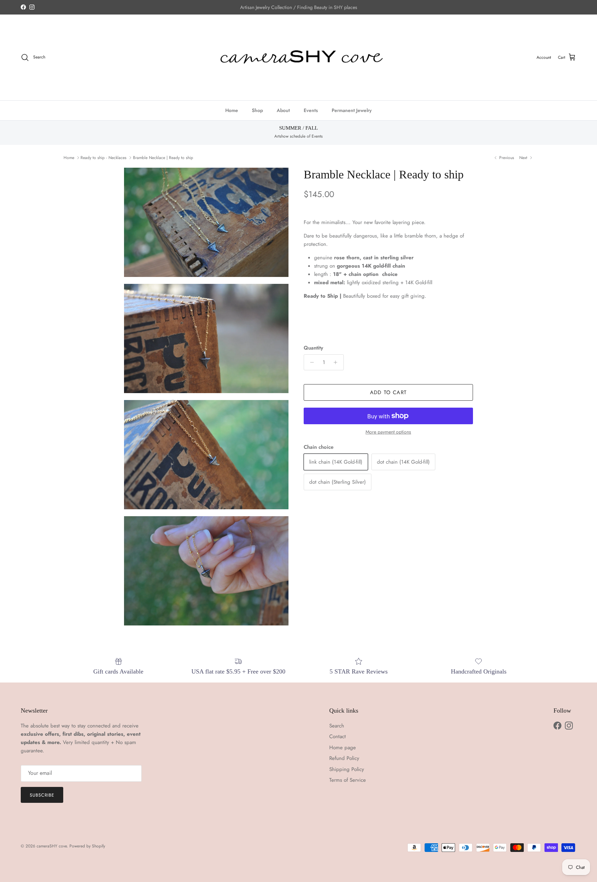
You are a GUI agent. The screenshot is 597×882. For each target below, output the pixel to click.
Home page (342, 747)
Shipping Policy (346, 769)
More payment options (388, 432)
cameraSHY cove (52, 846)
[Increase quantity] (337, 362)
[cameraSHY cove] (298, 57)
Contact (337, 736)
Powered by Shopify (87, 846)
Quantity (313, 348)
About (283, 110)
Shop (257, 110)
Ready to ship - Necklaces (103, 158)
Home (231, 110)
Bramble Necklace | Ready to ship (163, 158)
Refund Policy (344, 758)
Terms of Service (347, 780)
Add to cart (388, 392)
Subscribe (42, 795)
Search (336, 726)
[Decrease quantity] (310, 362)
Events (311, 110)
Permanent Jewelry (352, 110)
